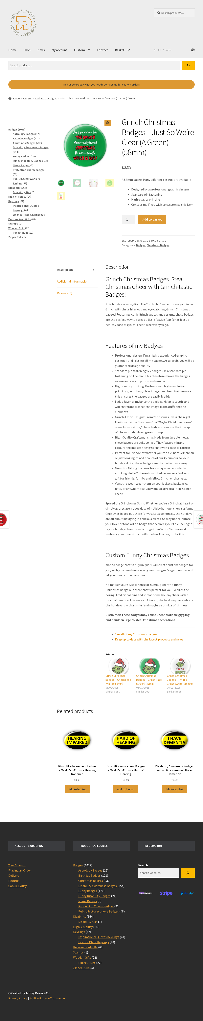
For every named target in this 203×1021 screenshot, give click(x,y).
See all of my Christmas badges (136, 634)
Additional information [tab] (72, 281)
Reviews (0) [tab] (64, 293)
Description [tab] (65, 270)
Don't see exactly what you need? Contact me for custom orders (101, 84)
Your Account (17, 865)
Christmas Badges (46, 98)
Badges (27, 98)
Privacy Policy (17, 998)
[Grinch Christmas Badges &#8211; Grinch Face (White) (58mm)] (118, 666)
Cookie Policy (17, 886)
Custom (79, 50)
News (41, 50)
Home (12, 50)
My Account (59, 50)
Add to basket (152, 219)
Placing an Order (19, 870)
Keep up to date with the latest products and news (149, 639)
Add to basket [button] (77, 789)
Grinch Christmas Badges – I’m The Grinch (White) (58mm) (180, 679)
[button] (107, 123)
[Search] (188, 65)
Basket (119, 50)
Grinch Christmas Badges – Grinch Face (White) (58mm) (118, 679)
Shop (27, 50)
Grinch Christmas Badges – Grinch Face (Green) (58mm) (149, 679)
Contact (102, 50)
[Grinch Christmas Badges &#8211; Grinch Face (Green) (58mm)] (149, 666)
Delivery (13, 875)
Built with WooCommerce (47, 998)
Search (143, 865)
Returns (13, 881)
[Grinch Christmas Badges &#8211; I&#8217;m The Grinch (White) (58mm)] (180, 666)
